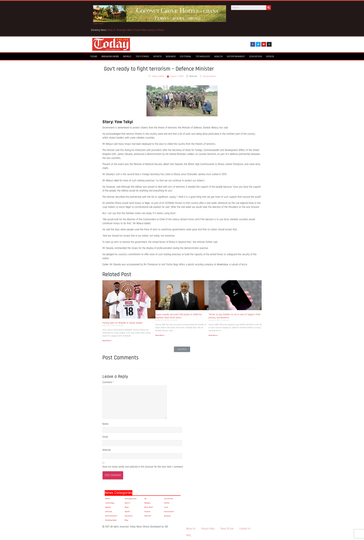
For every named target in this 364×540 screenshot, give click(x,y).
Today (93, 56)
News (127, 507)
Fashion (147, 512)
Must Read (148, 507)
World (127, 56)
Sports (157, 56)
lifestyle (108, 512)
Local (166, 507)
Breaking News (110, 56)
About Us (191, 528)
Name (105, 424)
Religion (147, 503)
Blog (126, 520)
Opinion (108, 507)
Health (218, 56)
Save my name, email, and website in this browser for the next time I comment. (142, 466)
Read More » (107, 341)
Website (106, 450)
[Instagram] (269, 44)
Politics (167, 503)
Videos (270, 56)
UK (145, 499)
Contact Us (244, 528)
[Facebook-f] (252, 44)
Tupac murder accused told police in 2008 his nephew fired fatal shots (178, 316)
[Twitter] (258, 44)
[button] (182, 349)
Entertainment (236, 56)
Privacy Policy (208, 528)
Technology (203, 56)
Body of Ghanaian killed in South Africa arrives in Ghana (136, 30)
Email (105, 437)
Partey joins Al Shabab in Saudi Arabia (122, 322)
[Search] (268, 7)
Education (255, 56)
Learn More (98, 23)
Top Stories (142, 56)
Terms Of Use (227, 528)
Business (171, 56)
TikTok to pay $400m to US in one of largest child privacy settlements (234, 316)
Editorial (185, 56)
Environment (169, 512)
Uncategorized (130, 499)
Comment (108, 382)
